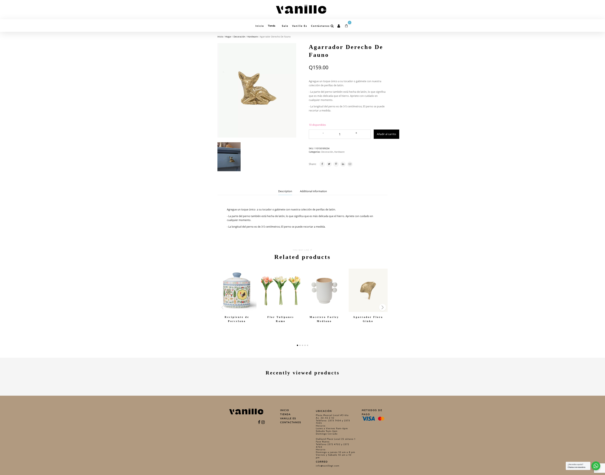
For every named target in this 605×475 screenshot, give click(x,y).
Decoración (239, 36)
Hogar (228, 36)
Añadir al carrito (386, 134)
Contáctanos (320, 25)
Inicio (259, 25)
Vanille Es (299, 25)
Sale (285, 25)
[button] (297, 345)
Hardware (252, 36)
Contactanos (290, 422)
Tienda (271, 25)
